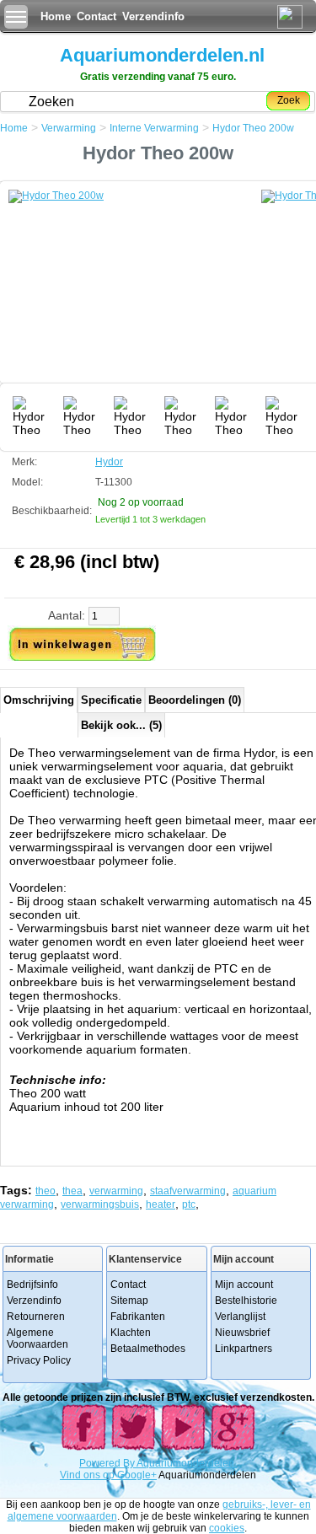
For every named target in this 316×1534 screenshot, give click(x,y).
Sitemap (129, 1300)
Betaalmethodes (147, 1348)
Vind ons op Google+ (108, 1475)
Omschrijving (38, 700)
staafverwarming (188, 1191)
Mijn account (244, 1284)
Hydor (109, 462)
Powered (101, 1463)
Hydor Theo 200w (253, 128)
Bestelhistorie (246, 1300)
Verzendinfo (153, 16)
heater (160, 1204)
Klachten (130, 1332)
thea (72, 1191)
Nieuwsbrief (242, 1332)
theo (45, 1191)
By (130, 1463)
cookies (226, 1528)
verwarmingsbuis (100, 1204)
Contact (96, 16)
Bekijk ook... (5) (121, 725)
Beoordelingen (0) (194, 700)
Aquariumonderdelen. (187, 1463)
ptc (188, 1204)
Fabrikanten (137, 1316)
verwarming (116, 1191)
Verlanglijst (240, 1316)
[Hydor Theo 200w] (134, 291)
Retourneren (36, 1316)
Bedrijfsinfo (32, 1284)
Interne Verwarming (154, 128)
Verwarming (68, 128)
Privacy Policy (39, 1360)
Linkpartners (243, 1348)
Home (55, 16)
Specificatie (111, 700)
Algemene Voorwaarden (37, 1338)
